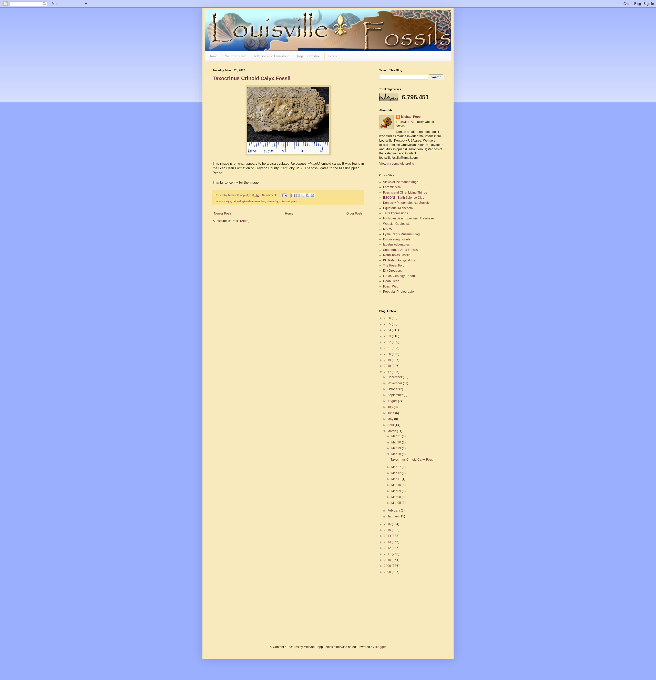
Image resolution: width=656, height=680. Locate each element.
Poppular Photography (399, 291)
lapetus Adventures (396, 244)
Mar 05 (396, 503)
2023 (388, 336)
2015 (388, 530)
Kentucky (272, 201)
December (395, 377)
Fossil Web (390, 286)
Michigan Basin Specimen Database (408, 218)
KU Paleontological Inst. (399, 260)
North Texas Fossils (396, 255)
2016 (388, 524)
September (395, 395)
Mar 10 (396, 485)
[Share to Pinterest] (312, 195)
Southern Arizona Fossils (400, 250)
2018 (388, 366)
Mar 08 (396, 497)
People (333, 56)
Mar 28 (396, 454)
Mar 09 (396, 491)
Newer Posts (223, 213)
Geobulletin (391, 281)
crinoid (237, 201)
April (391, 425)
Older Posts (354, 213)
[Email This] (292, 195)
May (390, 419)
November (395, 383)
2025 (388, 324)
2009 (388, 566)
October (393, 389)
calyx (227, 201)
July (390, 407)
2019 (388, 360)
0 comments (270, 195)
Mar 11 (396, 479)
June (391, 413)
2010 (388, 560)
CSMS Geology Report (399, 276)
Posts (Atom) (240, 221)
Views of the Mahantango (400, 182)
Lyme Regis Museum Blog (401, 234)
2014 (388, 536)
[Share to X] (302, 195)
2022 (388, 342)
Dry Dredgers (392, 270)
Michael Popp (411, 117)
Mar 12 (396, 473)
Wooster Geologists (396, 224)
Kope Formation (309, 56)
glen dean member (253, 201)
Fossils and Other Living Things (405, 192)
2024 (388, 330)
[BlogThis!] (297, 195)
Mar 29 (396, 448)
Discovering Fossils (396, 239)
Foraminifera (392, 187)
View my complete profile (396, 163)
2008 (388, 572)
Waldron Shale (235, 56)
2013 (388, 542)
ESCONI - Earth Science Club (403, 197)
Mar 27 (396, 467)
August (392, 401)
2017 (388, 372)
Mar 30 (396, 442)
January (393, 516)
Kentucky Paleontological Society (406, 203)
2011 (388, 554)
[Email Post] (284, 195)
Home (213, 56)
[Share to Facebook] (307, 195)
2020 (388, 354)
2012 (388, 548)
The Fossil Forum (395, 265)
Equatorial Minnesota (398, 208)
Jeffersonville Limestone (271, 56)
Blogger (380, 647)
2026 (388, 318)
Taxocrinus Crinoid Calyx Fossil (252, 78)
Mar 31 (396, 436)
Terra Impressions (395, 213)
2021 (388, 348)
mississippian (288, 201)
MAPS (387, 229)
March (392, 431)
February (394, 510)
